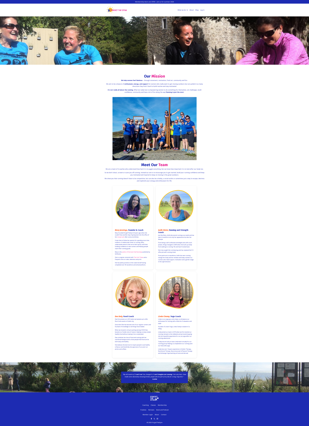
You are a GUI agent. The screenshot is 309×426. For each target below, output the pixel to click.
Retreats (151, 410)
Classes (153, 405)
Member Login (148, 415)
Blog (197, 10)
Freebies (143, 410)
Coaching (145, 405)
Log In (202, 10)
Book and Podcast (162, 410)
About (192, 10)
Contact (163, 415)
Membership (162, 405)
